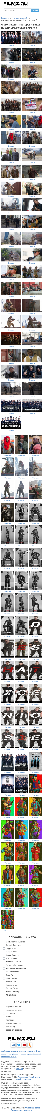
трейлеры (5, 1051)
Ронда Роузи (11, 985)
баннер (9, 1017)
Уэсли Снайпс (12, 955)
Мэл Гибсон (11, 995)
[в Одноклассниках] (30, 1045)
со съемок (10, 1013)
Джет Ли (9, 975)
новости (14, 1051)
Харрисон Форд (13, 972)
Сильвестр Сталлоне (15, 942)
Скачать (11, 46)
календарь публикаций (31, 1054)
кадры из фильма (14, 1010)
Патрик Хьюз (11, 952)
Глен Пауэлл (11, 978)
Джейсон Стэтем (13, 962)
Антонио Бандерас (14, 965)
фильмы (22, 1051)
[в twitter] (19, 1045)
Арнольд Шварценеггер (16, 968)
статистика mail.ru (8, 1057)
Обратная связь (32, 1108)
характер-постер (13, 1007)
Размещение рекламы (21, 1110)
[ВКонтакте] (13, 1045)
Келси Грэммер (12, 992)
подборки (14, 1054)
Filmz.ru (19, 1069)
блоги (38, 1051)
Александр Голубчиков (29, 1077)
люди (3, 1054)
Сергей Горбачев (23, 1079)
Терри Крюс (11, 948)
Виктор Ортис (12, 988)
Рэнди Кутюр (11, 958)
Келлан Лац (11, 982)
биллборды (11, 1027)
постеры (10, 1020)
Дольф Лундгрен (13, 945)
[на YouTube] (24, 1045)
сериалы (31, 1051)
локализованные (13, 1023)
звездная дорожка (14, 1030)
